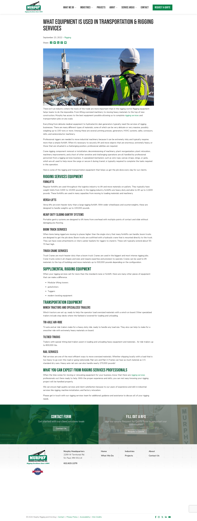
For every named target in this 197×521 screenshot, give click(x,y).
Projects (101, 7)
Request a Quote (162, 7)
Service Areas (128, 7)
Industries (85, 7)
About (112, 7)
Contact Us (61, 428)
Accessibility (85, 517)
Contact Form (61, 416)
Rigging (67, 37)
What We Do (68, 7)
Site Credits (97, 517)
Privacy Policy (72, 517)
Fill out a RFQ (136, 416)
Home (104, 451)
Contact (145, 7)
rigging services (132, 115)
